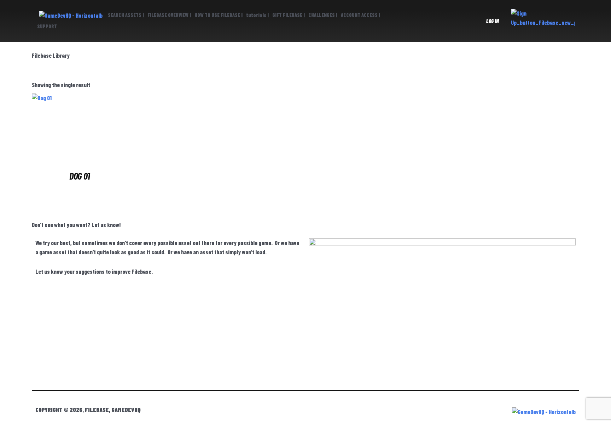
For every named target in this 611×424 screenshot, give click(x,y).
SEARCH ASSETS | (126, 15)
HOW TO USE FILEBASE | (218, 15)
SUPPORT (47, 26)
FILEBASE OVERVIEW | (169, 15)
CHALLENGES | (322, 15)
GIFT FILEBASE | (288, 15)
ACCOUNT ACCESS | (360, 15)
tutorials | (257, 15)
